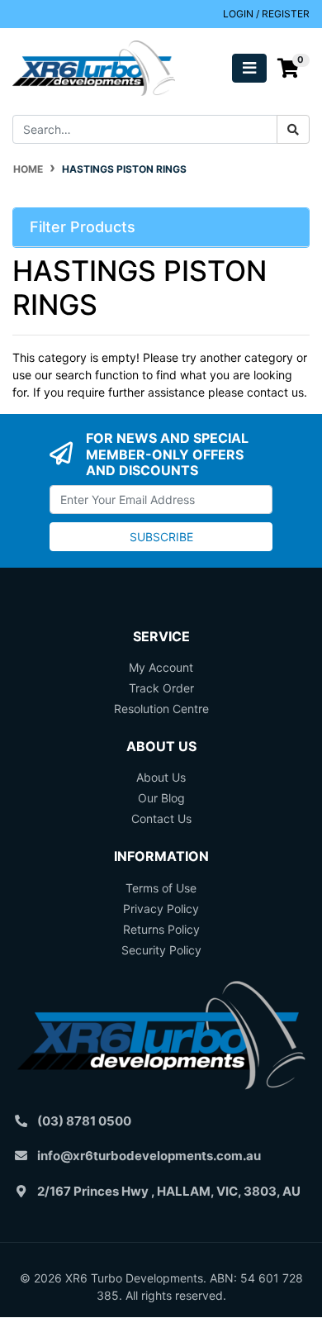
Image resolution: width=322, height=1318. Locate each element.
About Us (161, 777)
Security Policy (161, 950)
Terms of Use (161, 888)
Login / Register (266, 13)
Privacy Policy (161, 909)
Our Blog (161, 798)
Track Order (161, 688)
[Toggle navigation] (249, 68)
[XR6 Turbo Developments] (93, 66)
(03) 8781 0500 (84, 1121)
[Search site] (293, 129)
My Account (161, 667)
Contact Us (161, 818)
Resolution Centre (161, 709)
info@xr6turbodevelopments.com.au (149, 1155)
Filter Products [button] (82, 227)
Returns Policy (161, 929)
